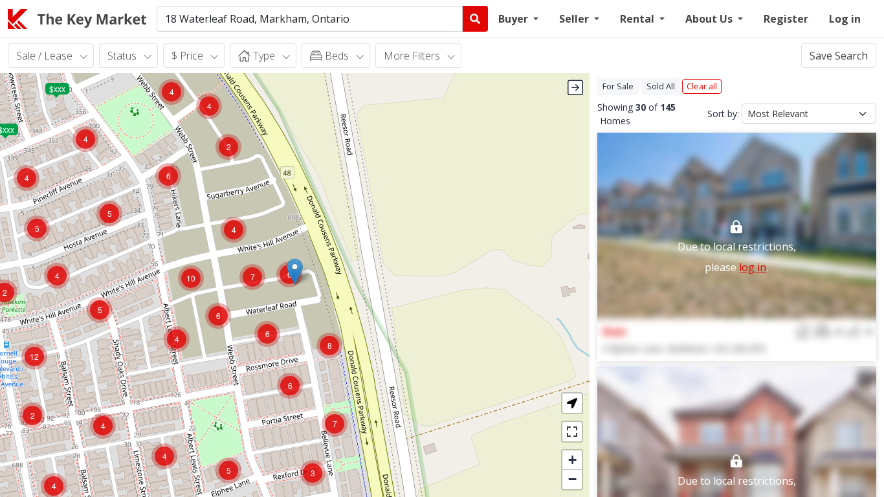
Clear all (702, 86)
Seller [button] (575, 19)
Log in (845, 19)
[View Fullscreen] (572, 431)
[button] (295, 271)
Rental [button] (638, 19)
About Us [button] (710, 19)
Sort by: (723, 113)
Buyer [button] (514, 19)
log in (752, 267)
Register (786, 19)
